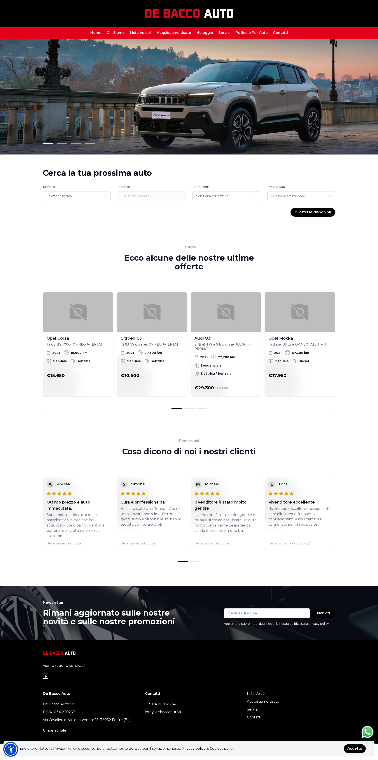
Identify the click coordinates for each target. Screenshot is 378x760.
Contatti (280, 33)
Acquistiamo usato (263, 701)
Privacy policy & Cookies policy (208, 748)
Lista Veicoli (141, 33)
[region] (189, 351)
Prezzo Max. (276, 187)
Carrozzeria (201, 187)
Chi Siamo (116, 33)
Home (96, 33)
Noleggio (204, 33)
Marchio (49, 187)
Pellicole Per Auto (252, 33)
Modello (124, 187)
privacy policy (319, 624)
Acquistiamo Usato (174, 33)
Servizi (224, 33)
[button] (10, 749)
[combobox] (77, 196)
